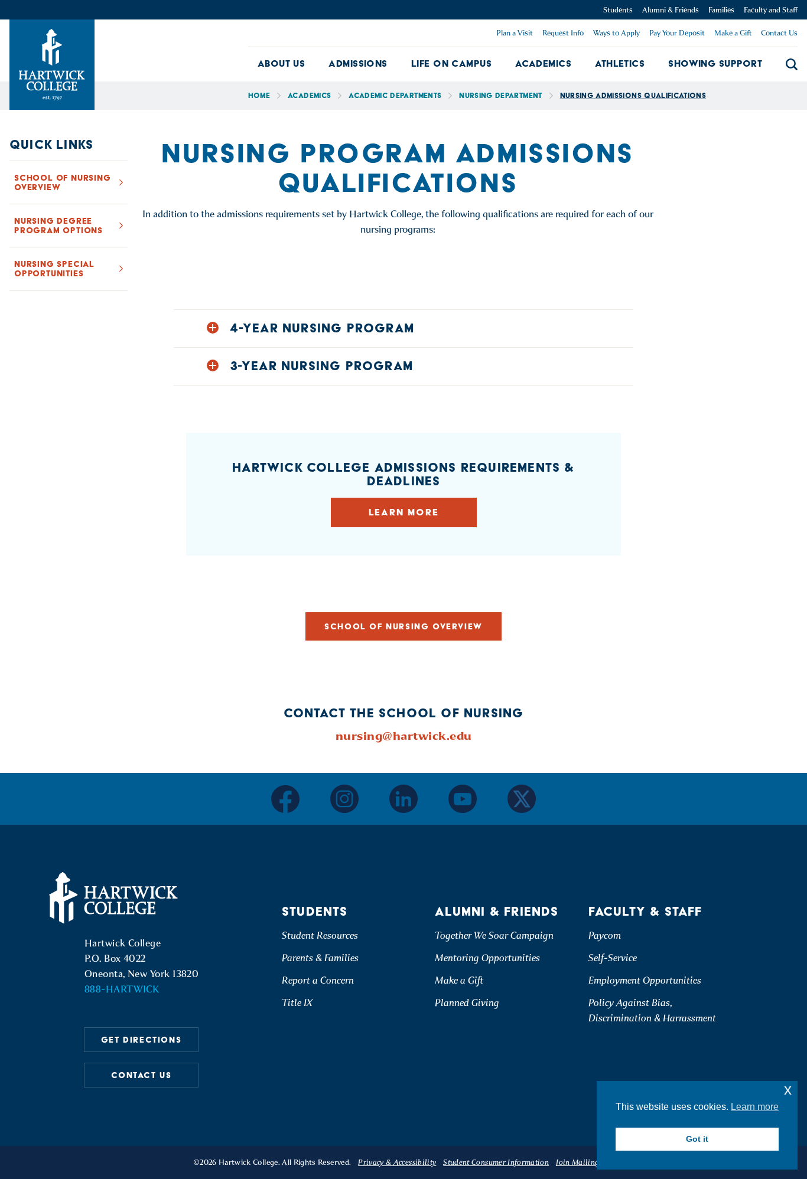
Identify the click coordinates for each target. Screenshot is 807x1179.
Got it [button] (697, 1139)
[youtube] (462, 799)
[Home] (115, 898)
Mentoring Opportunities (487, 958)
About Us (281, 63)
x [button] (788, 1089)
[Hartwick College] (52, 64)
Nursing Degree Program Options (58, 225)
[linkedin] (403, 799)
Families (721, 10)
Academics (543, 63)
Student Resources (320, 935)
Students (618, 10)
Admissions (358, 63)
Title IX (297, 1003)
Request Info (563, 33)
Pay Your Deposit (677, 33)
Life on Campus (451, 63)
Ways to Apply (616, 33)
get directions (141, 1039)
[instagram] (344, 799)
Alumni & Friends (670, 10)
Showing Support (715, 63)
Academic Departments (395, 95)
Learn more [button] (755, 1107)
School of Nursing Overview (62, 182)
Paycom (604, 935)
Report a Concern (318, 980)
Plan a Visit (514, 33)
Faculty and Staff (771, 10)
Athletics (620, 63)
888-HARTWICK (121, 989)
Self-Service (612, 958)
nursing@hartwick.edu (404, 736)
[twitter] (521, 799)
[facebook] (285, 799)
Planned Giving (467, 1003)
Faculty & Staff (645, 911)
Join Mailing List (585, 1162)
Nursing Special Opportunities (54, 268)
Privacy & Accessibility (397, 1162)
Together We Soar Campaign (494, 935)
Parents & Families (320, 958)
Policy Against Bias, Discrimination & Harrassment (652, 1010)
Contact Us (779, 33)
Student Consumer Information (496, 1162)
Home (259, 95)
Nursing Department (500, 95)
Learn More (404, 512)
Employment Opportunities (644, 980)
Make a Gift (732, 33)
